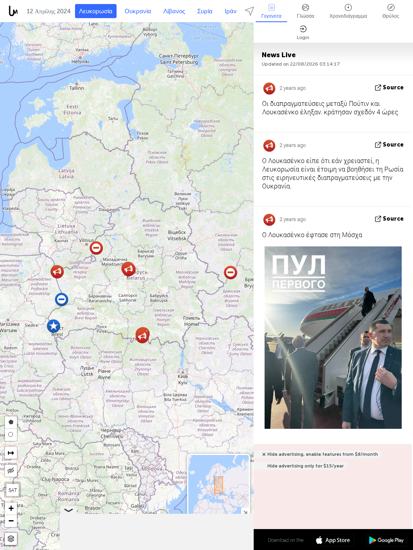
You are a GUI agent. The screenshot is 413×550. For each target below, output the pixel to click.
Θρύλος (390, 16)
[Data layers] (11, 539)
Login (303, 37)
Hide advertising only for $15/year (305, 466)
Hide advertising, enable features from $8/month (322, 454)
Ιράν (231, 11)
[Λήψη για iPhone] (333, 541)
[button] (142, 336)
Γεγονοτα (271, 16)
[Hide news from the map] (11, 471)
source (393, 87)
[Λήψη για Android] (386, 541)
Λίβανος (174, 11)
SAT (12, 490)
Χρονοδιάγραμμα (348, 16)
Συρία (205, 11)
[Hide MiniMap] (245, 511)
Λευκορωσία (96, 11)
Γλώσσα (305, 16)
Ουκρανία (138, 11)
